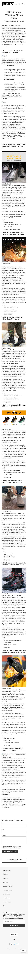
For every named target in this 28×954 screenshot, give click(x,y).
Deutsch (13, 934)
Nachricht (4, 835)
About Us (5, 874)
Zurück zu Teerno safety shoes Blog (15, 860)
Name (3, 823)
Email (3, 829)
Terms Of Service (7, 902)
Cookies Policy (6, 894)
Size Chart (5, 882)
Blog (4, 906)
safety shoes (9, 27)
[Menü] (25, 4)
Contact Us (6, 878)
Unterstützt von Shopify (17, 949)
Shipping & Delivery (8, 886)
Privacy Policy (6, 898)
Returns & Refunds (7, 890)
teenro (11, 949)
